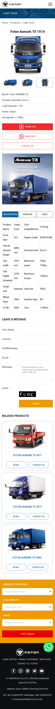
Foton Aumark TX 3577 (27, 506)
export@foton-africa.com (30, 699)
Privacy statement (28, 659)
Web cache (45, 659)
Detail (16, 465)
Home (5, 22)
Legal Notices (10, 659)
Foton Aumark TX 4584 (27, 557)
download (30, 127)
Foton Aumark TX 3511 (27, 455)
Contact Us (39, 465)
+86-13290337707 (14, 695)
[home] (11, 4)
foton (34, 663)
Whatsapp (30, 136)
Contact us (27, 146)
